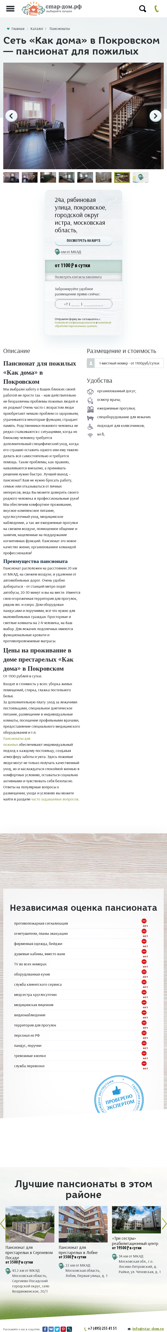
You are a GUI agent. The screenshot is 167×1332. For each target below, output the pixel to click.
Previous (11, 116)
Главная (18, 29)
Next (156, 116)
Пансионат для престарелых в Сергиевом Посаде (29, 1252)
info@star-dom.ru (148, 1329)
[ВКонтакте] (51, 1329)
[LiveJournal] (69, 1329)
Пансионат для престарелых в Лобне (78, 1250)
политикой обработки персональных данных (83, 324)
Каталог (36, 29)
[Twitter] (57, 1329)
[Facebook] (45, 1329)
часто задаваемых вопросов (54, 799)
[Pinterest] (63, 1329)
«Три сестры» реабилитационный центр (135, 1241)
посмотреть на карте (83, 241)
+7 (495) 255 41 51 (102, 1329)
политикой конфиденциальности (75, 322)
